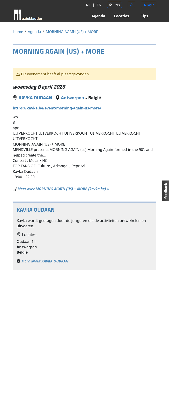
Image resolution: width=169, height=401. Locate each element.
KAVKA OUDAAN (35, 97)
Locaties (121, 15)
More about (44, 261)
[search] (131, 5)
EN (99, 4)
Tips (144, 15)
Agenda (98, 15)
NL (88, 4)
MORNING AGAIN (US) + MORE (72, 31)
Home (18, 31)
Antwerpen (72, 97)
